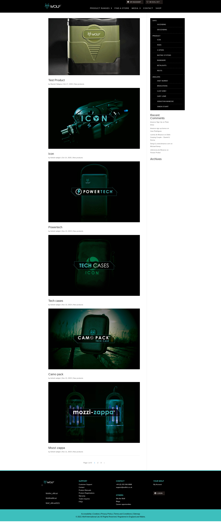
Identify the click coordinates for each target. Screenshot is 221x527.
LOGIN (159, 493)
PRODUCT (156, 36)
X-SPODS (160, 50)
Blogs (118, 501)
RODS (159, 45)
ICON (159, 40)
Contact (81, 487)
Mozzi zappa (56, 448)
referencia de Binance (158, 150)
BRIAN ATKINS (162, 86)
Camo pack (55, 374)
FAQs (81, 502)
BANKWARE (161, 60)
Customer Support (85, 484)
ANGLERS (156, 77)
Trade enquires (84, 499)
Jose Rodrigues (156, 131)
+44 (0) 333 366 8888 (124, 484)
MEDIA (135, 8)
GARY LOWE (161, 96)
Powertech (55, 227)
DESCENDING (162, 30)
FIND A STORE (122, 8)
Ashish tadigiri (55, 158)
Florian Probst (155, 152)
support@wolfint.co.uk (124, 487)
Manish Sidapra (56, 84)
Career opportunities (123, 504)
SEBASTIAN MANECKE (165, 101)
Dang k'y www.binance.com (160, 144)
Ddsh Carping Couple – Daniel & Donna (160, 137)
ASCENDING (161, 24)
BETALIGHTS (161, 65)
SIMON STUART (163, 106)
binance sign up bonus (158, 128)
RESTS (159, 71)
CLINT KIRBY (161, 91)
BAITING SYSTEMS (164, 55)
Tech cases (55, 300)
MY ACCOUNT (135, 2)
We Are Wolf (120, 498)
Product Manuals (85, 490)
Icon (51, 153)
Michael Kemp (155, 146)
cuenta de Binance (157, 135)
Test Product (56, 80)
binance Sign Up (156, 122)
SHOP (158, 8)
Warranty (82, 496)
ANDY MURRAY (162, 81)
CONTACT (148, 8)
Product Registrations (86, 493)
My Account (157, 484)
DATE (155, 20)
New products (79, 84)
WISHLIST (155, 2)
